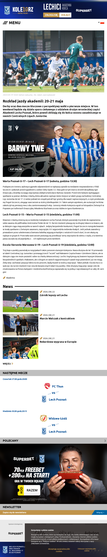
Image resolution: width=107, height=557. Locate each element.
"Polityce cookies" (49, 541)
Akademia (10, 278)
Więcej (7, 363)
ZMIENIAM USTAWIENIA (40, 543)
